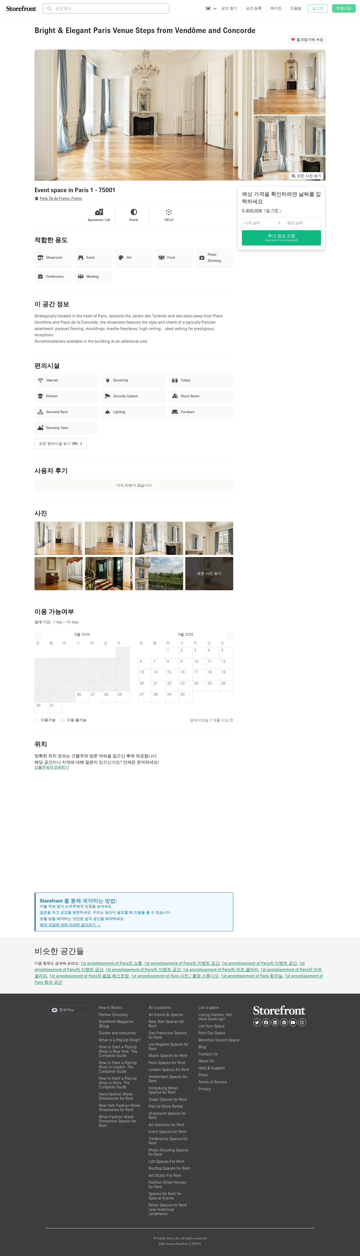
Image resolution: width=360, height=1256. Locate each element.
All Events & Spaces (166, 1014)
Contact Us (208, 1054)
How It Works (110, 1007)
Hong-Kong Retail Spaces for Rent (163, 1090)
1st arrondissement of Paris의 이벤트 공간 (182, 963)
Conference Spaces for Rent (168, 1140)
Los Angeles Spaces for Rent (168, 1046)
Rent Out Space (211, 1033)
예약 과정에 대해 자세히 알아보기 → (70, 925)
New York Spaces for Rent (166, 1023)
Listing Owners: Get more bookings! (215, 1016)
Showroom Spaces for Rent (167, 1115)
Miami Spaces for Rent (168, 1055)
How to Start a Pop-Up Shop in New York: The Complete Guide (118, 1051)
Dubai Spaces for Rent (168, 1099)
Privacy (204, 1089)
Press (203, 1075)
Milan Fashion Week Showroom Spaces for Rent (117, 1121)
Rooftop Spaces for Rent (169, 1168)
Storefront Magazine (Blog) (116, 1023)
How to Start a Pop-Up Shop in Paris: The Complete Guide (118, 1082)
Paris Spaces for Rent (167, 1062)
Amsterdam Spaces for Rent (168, 1078)
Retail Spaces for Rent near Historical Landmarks (168, 1209)
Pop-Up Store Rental (166, 1106)
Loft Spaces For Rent (166, 1161)
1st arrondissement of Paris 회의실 (252, 975)
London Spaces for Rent (169, 1069)
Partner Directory (113, 1014)
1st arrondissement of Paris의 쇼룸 (111, 963)
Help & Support (211, 1068)
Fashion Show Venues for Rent (167, 1184)
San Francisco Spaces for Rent (168, 1035)
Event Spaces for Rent (167, 1131)
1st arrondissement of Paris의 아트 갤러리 (220, 969)
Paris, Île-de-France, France (61, 198)
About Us (206, 1061)
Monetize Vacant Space (218, 1040)
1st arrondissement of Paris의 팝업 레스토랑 (89, 975)
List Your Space (211, 1026)
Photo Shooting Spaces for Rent (168, 1152)
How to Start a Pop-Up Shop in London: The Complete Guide (118, 1067)
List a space (208, 1007)
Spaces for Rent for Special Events (165, 1195)
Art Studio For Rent (165, 1175)
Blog (202, 1047)
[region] (134, 837)
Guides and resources (117, 1033)
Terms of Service (212, 1082)
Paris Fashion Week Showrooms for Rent (116, 1096)
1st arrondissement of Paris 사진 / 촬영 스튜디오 (175, 975)
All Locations (160, 1007)
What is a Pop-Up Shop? (119, 1040)
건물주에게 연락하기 (52, 767)
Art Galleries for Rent (166, 1124)
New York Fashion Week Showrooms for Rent (119, 1107)
